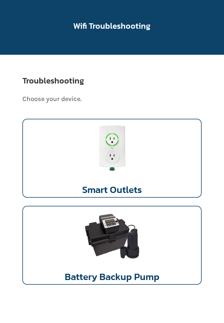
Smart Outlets (112, 189)
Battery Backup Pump (112, 276)
